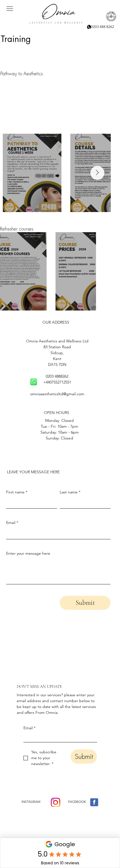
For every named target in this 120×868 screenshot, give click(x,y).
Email (29, 727)
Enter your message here (28, 553)
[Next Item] (97, 173)
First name (16, 492)
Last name (70, 492)
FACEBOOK (77, 801)
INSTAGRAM (30, 801)
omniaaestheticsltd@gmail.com (57, 393)
